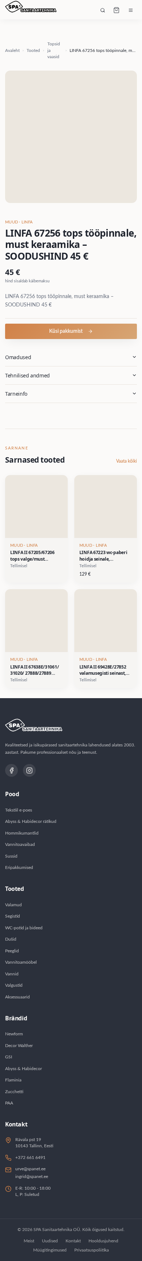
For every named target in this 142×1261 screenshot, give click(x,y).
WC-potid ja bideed (24, 928)
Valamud (13, 905)
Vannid (12, 974)
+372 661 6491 (30, 1157)
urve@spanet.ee (30, 1169)
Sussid (11, 856)
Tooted (33, 50)
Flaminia (13, 1080)
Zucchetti (14, 1091)
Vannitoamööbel (21, 962)
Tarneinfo (16, 393)
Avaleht (12, 50)
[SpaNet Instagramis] (29, 770)
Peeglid (12, 951)
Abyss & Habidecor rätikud (30, 821)
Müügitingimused (50, 1250)
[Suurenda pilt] (71, 137)
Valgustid (14, 985)
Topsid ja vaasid (53, 50)
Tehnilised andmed (27, 375)
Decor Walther (19, 1045)
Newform (14, 1034)
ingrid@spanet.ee (31, 1176)
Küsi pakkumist (66, 331)
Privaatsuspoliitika (91, 1250)
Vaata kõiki (126, 461)
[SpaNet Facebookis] (11, 770)
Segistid (12, 916)
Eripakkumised (19, 867)
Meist (29, 1241)
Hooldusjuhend (103, 1241)
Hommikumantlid (22, 833)
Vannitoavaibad (20, 844)
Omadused (18, 357)
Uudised (50, 1241)
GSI (8, 1057)
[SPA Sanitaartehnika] (30, 10)
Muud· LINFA (18, 222)
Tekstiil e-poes (18, 810)
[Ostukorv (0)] (116, 10)
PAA (9, 1103)
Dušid (10, 939)
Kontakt (73, 1241)
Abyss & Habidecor (23, 1068)
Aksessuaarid (17, 997)
